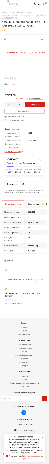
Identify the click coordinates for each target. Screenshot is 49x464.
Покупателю (24, 340)
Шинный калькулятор (24, 355)
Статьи (24, 380)
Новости (24, 376)
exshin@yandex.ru (26, 430)
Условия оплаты (24, 345)
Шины (24, 327)
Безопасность (24, 362)
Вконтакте (23, 412)
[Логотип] (12, 4)
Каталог (25, 323)
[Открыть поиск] (39, 4)
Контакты (24, 387)
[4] (13, 78)
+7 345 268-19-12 (27, 424)
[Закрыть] (42, 437)
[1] (6, 78)
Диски (24, 331)
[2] (8, 78)
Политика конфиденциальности (24, 383)
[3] (10, 78)
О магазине (24, 371)
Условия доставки (24, 348)
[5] (15, 78)
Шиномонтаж (25, 334)
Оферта (24, 359)
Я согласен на (26, 457)
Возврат (24, 366)
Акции (24, 352)
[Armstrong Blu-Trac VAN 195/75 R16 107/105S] (24, 53)
